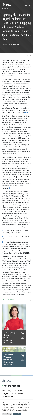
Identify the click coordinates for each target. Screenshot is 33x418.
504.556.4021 (8, 343)
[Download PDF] (30, 55)
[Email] (22, 333)
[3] (9, 188)
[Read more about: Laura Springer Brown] (14, 317)
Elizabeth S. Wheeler (8, 356)
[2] (2, 84)
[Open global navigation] (26, 5)
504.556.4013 (8, 364)
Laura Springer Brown (9, 334)
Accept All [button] (17, 414)
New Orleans (8, 340)
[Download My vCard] (23, 337)
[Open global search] (30, 5)
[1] (20, 60)
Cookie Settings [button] (7, 414)
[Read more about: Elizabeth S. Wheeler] (14, 349)
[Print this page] (27, 55)
